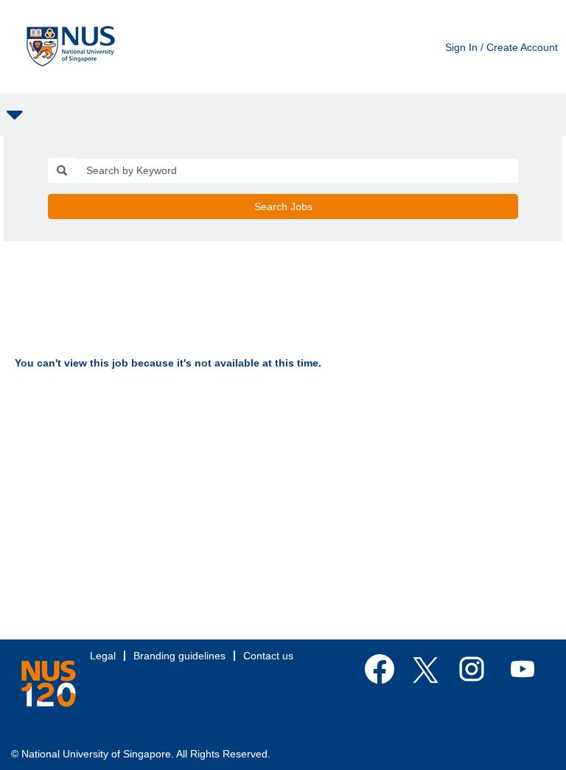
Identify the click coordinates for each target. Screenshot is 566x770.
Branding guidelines (179, 656)
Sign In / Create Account (501, 47)
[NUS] (48, 684)
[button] (283, 115)
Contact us (268, 656)
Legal (103, 656)
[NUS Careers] (70, 46)
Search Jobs (283, 206)
